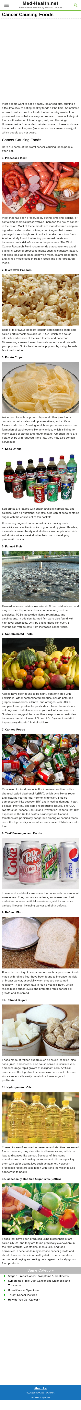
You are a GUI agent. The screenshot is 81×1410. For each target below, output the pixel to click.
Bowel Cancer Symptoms (23, 1290)
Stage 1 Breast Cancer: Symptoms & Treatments (38, 1276)
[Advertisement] (40, 59)
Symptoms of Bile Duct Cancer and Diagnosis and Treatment (39, 1283)
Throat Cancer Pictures (22, 1294)
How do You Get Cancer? (24, 1299)
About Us (40, 1388)
